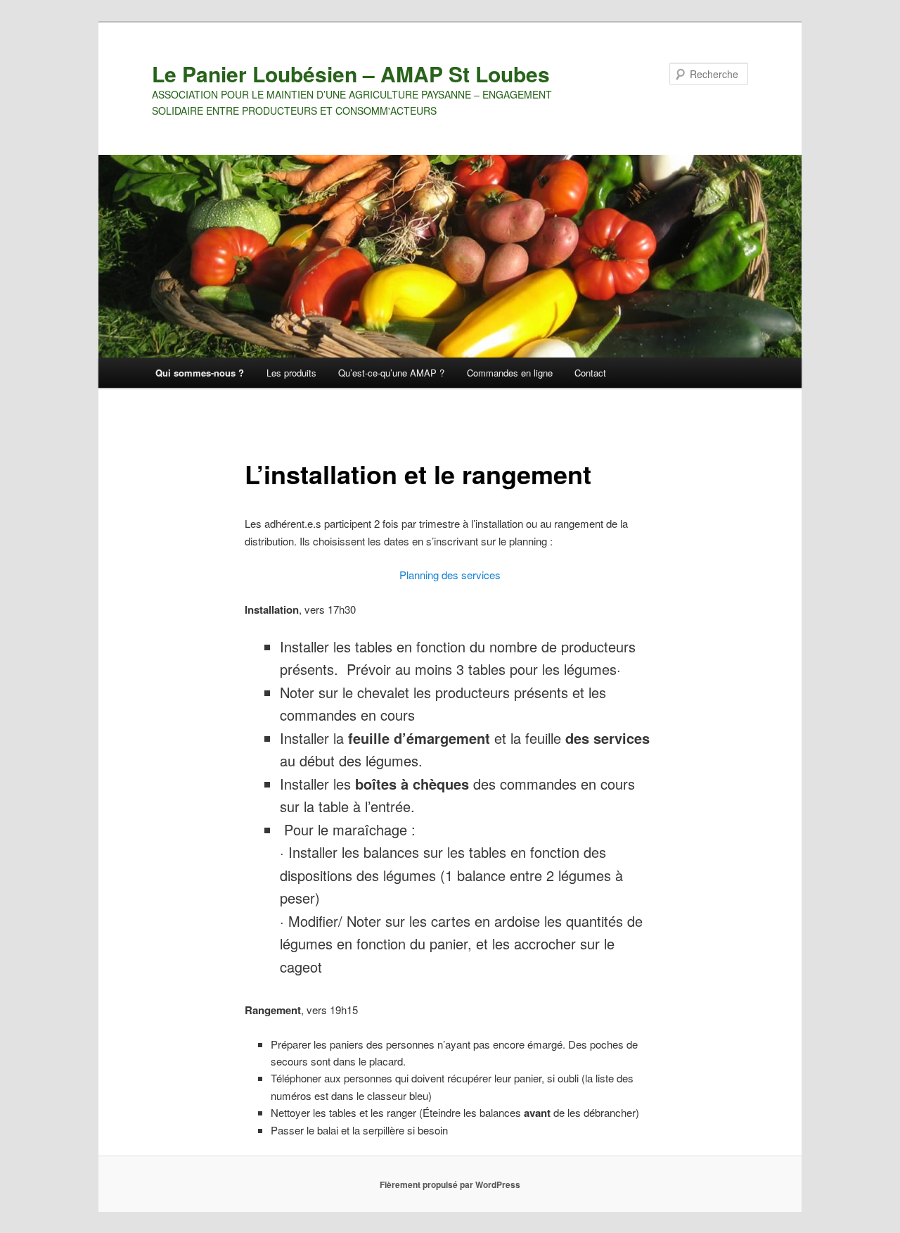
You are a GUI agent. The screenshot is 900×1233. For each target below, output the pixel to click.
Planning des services (450, 574)
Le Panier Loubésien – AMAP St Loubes (351, 73)
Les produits (291, 372)
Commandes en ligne (510, 372)
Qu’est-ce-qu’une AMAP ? (391, 372)
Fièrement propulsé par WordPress (450, 1184)
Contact (590, 372)
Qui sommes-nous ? (199, 372)
